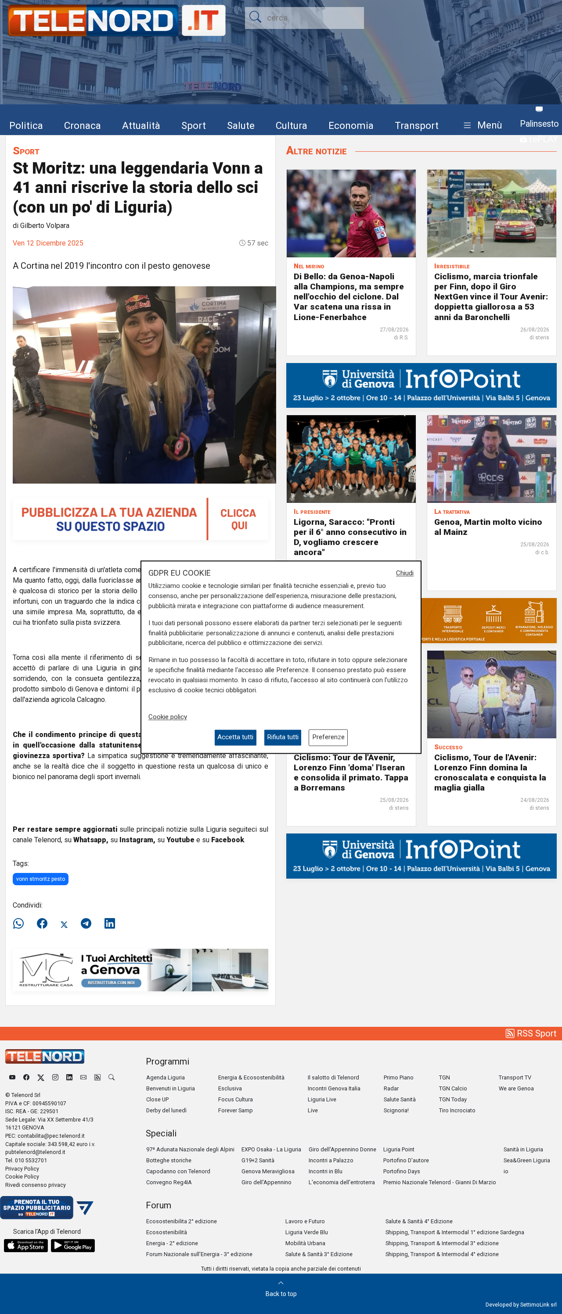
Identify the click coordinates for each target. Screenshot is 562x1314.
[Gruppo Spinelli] (421, 620)
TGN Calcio (453, 1088)
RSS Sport (536, 1033)
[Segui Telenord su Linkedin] (69, 1077)
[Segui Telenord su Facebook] (26, 1077)
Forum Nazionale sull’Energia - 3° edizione (199, 1254)
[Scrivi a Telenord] (83, 1077)
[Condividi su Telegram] (86, 924)
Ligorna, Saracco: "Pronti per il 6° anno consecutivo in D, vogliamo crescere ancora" (350, 537)
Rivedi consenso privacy (35, 1185)
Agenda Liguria (165, 1077)
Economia (351, 125)
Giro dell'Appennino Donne (342, 1149)
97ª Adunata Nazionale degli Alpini (190, 1149)
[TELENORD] (44, 1056)
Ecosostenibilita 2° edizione (181, 1221)
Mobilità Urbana (305, 1243)
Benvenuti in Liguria (170, 1088)
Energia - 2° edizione (172, 1243)
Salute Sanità (400, 1099)
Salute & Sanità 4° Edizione (419, 1221)
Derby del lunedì (166, 1110)
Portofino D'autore (406, 1160)
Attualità (141, 125)
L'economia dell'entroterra (342, 1182)
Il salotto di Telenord (333, 1077)
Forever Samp (235, 1110)
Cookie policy (167, 717)
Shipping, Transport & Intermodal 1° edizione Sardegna (454, 1232)
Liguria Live (322, 1099)
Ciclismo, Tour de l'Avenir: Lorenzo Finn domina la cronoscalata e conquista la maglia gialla (490, 772)
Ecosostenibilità (166, 1232)
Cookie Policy (22, 1176)
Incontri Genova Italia (334, 1088)
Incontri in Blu (325, 1171)
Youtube (180, 840)
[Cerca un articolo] (111, 1077)
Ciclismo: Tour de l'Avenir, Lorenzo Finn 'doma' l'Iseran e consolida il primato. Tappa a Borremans (351, 772)
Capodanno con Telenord (178, 1171)
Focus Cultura (235, 1099)
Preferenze (328, 737)
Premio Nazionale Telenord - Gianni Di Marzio (439, 1182)
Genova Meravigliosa (268, 1171)
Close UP (157, 1099)
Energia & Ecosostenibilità (251, 1077)
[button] (481, 125)
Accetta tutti (235, 737)
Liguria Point (398, 1149)
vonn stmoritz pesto (40, 879)
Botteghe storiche (168, 1160)
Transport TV (515, 1077)
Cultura (291, 125)
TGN (444, 1077)
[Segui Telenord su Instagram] (55, 1077)
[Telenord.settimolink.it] (140, 518)
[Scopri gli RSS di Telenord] (97, 1077)
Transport (417, 125)
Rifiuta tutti (283, 737)
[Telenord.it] (47, 1207)
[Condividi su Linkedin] (110, 924)
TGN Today (453, 1099)
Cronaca (82, 125)
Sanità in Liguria (523, 1149)
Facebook (227, 840)
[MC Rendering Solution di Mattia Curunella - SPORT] (140, 969)
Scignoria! (396, 1110)
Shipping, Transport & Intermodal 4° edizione (442, 1254)
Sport (193, 125)
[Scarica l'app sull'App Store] (26, 1245)
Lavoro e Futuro (305, 1221)
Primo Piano (399, 1077)
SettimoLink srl (538, 1304)
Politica (26, 125)
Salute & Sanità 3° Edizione (319, 1254)
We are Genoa (516, 1088)
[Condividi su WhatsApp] (21, 924)
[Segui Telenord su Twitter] (40, 1077)
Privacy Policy (22, 1168)
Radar (391, 1088)
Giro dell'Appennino (266, 1182)
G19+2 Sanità (257, 1160)
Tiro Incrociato (457, 1110)
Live (313, 1110)
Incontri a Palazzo (331, 1160)
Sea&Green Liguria (527, 1160)
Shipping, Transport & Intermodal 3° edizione (442, 1243)
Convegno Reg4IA (169, 1182)
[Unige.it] (421, 385)
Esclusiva (230, 1088)
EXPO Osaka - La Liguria (271, 1149)
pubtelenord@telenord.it (35, 1152)
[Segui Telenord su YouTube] (12, 1077)
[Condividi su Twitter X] (64, 924)
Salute (241, 125)
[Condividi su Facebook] (42, 924)
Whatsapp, (90, 840)
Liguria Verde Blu (306, 1232)
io (506, 1171)
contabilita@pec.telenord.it (51, 1135)
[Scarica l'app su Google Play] (73, 1245)
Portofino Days (401, 1171)
